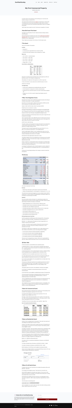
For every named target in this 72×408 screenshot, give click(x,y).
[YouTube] (51, 405)
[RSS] (56, 405)
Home (39, 2)
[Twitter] (49, 405)
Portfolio (55, 2)
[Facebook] (53, 405)
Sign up (15, 406)
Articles (50, 2)
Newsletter (46, 2)
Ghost (32, 404)
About (42, 2)
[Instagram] (55, 405)
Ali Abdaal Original (27, 404)
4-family (36, 21)
